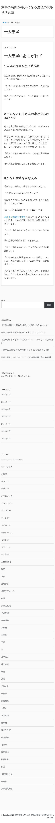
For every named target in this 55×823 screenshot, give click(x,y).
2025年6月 (5, 402)
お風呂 (4, 474)
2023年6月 (5, 439)
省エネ (4, 745)
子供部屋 (5, 613)
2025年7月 (5, 395)
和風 (3, 576)
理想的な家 (6, 730)
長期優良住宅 (7, 774)
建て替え (5, 657)
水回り (4, 708)
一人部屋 (5, 554)
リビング (5, 540)
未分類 (4, 693)
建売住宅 (5, 664)
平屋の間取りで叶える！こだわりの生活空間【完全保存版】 (26, 357)
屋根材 (4, 628)
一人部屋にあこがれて (23, 56)
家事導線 (5, 620)
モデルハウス (7, 532)
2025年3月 (5, 416)
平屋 (3, 642)
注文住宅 (5, 715)
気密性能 (5, 701)
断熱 (3, 672)
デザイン (5, 489)
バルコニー (6, 511)
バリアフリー (7, 503)
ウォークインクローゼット (12, 459)
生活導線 (5, 737)
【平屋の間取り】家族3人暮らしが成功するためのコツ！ (25, 325)
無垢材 (4, 723)
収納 (3, 569)
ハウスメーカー (7, 496)
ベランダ (5, 518)
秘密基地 (5, 752)
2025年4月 (5, 409)
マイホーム (6, 525)
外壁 (3, 598)
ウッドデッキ (7, 467)
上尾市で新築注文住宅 (14, 217)
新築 (3, 679)
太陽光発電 (6, 606)
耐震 (3, 767)
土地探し (5, 584)
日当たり (5, 686)
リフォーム (6, 547)
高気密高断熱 (7, 789)
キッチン (5, 481)
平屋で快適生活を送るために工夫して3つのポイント (23, 332)
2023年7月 (5, 431)
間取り (4, 781)
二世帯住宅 (6, 562)
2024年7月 (5, 424)
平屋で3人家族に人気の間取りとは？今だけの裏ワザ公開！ (26, 350)
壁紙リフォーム (7, 591)
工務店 (4, 635)
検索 (3, 300)
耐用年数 (5, 759)
